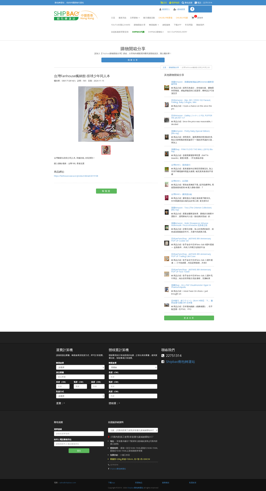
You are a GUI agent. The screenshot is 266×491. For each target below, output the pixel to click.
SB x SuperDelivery (177, 31)
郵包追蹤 (188, 2)
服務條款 (165, 482)
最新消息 (122, 17)
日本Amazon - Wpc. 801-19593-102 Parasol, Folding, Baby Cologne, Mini (191, 101)
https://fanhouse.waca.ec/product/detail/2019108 (76, 176)
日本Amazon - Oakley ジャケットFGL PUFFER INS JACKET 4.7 (191, 116)
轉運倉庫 (60, 362)
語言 (165, 2)
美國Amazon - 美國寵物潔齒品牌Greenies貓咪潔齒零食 (192, 82)
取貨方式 (60, 391)
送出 (79, 450)
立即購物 (134, 17)
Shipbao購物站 (155, 31)
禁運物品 (138, 482)
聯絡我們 (200, 24)
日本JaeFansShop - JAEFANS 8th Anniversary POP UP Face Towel (191, 270)
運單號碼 (58, 429)
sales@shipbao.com (67, 482)
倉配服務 (166, 24)
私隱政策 (192, 482)
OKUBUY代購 (182, 17)
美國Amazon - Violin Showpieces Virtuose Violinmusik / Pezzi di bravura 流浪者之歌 (189, 224)
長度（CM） (61, 382)
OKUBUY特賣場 (165, 17)
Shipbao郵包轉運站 (180, 361)
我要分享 (133, 60)
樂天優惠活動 (149, 17)
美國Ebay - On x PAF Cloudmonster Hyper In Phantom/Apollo (191, 286)
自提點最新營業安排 (120, 31)
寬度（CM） (79, 382)
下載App (177, 24)
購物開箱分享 (139, 24)
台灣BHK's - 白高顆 (179, 181)
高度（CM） (96, 382)
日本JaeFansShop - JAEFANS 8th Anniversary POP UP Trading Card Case (191, 255)
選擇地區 (175, 2)
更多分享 (189, 318)
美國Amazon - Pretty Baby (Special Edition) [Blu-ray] (190, 132)
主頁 (113, 17)
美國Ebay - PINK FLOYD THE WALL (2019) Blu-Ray (192, 150)
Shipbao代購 (138, 31)
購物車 (199, 17)
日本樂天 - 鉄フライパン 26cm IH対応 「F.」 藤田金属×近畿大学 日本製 (192, 301)
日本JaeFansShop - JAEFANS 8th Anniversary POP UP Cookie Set (191, 239)
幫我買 (106, 191)
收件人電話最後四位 (62, 439)
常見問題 (189, 24)
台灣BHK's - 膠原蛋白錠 (181, 194)
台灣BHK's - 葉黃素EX (180, 164)
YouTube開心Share (120, 24)
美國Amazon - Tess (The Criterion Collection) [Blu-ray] (191, 208)
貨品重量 (60, 372)
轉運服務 (153, 24)
